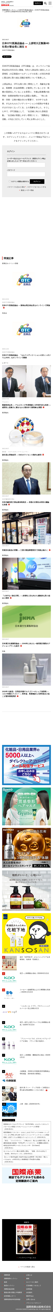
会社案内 (29, 1292)
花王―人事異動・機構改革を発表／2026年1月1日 (35, 1056)
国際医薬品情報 (9, 1289)
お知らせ (29, 1275)
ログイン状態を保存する (20, 181)
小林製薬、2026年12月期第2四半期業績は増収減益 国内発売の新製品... (35, 1072)
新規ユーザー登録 (27, 190)
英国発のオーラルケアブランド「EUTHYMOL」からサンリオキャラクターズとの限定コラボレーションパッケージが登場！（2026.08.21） (26, 1126)
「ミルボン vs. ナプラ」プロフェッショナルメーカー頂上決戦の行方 (35, 1007)
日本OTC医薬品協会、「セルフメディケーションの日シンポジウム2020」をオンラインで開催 (26, 356)
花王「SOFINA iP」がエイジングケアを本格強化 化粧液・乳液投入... (35, 958)
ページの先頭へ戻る (27, 1267)
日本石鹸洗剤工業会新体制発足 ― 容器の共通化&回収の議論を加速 (25, 503)
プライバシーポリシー (33, 1303)
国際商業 (7, 1275)
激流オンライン (9, 1285)
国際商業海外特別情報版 (12, 1299)
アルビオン (5, 402)
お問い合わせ (30, 1299)
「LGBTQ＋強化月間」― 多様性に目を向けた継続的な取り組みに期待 (26, 597)
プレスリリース (8, 1120)
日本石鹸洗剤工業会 (8, 499)
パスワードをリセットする (36, 187)
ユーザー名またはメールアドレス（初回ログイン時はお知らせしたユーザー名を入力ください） (26, 160)
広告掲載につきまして (33, 1285)
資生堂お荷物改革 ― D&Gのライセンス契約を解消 (21, 455)
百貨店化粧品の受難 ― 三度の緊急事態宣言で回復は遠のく (25, 550)
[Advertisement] (26, 228)
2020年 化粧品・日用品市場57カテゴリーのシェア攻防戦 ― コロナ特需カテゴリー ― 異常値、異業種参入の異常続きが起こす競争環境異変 (26, 693)
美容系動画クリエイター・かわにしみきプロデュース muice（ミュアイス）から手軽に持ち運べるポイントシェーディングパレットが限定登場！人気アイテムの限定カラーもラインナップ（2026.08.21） (26, 1135)
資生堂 (4, 451)
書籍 (27, 1278)
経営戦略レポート (10, 1296)
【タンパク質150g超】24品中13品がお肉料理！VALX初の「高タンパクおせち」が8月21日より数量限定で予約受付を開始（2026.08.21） (25, 1159)
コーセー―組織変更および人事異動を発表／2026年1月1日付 (35, 991)
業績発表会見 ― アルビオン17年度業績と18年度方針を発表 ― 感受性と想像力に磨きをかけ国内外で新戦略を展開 (26, 406)
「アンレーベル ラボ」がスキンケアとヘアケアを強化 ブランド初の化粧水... (35, 1040)
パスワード (11, 170)
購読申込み (30, 1296)
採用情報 (29, 1289)
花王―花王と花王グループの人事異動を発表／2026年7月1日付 (35, 1023)
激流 (5, 1282)
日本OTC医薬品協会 (8, 50)
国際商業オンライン (10, 1278)
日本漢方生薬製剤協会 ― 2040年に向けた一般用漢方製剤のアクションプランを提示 (26, 645)
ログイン (38, 3)
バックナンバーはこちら (27, 1257)
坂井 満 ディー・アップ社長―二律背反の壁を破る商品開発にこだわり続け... (35, 1089)
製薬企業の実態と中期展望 (13, 1292)
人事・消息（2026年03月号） (30, 1104)
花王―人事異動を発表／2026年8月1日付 (34, 973)
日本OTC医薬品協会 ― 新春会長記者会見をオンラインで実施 (26, 305)
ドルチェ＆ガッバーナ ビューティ (18, 451)
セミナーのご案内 (32, 1282)
